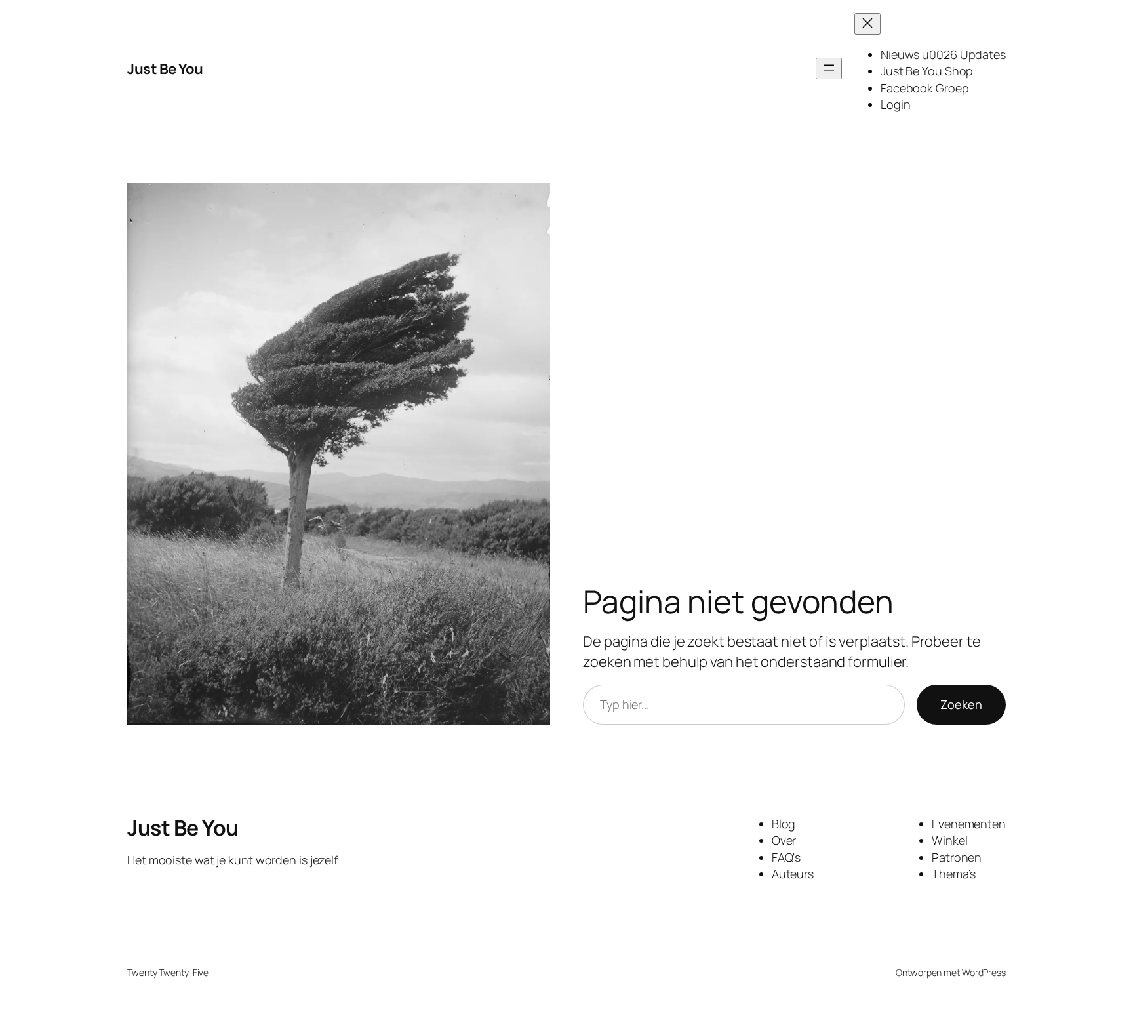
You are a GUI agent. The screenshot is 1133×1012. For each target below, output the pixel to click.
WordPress (984, 972)
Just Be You (165, 69)
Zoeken (961, 704)
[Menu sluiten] (867, 24)
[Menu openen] (829, 68)
